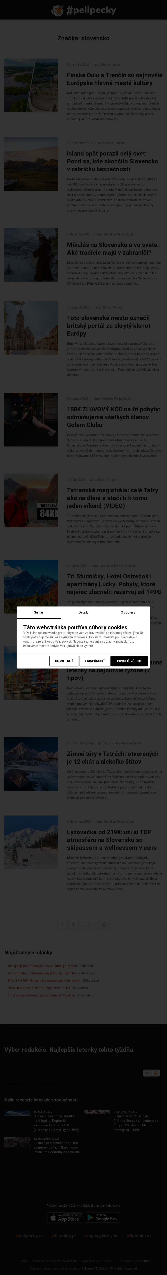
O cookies (128, 612)
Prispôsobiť (95, 661)
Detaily (83, 612)
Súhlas (39, 612)
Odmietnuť (64, 661)
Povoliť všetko (129, 661)
